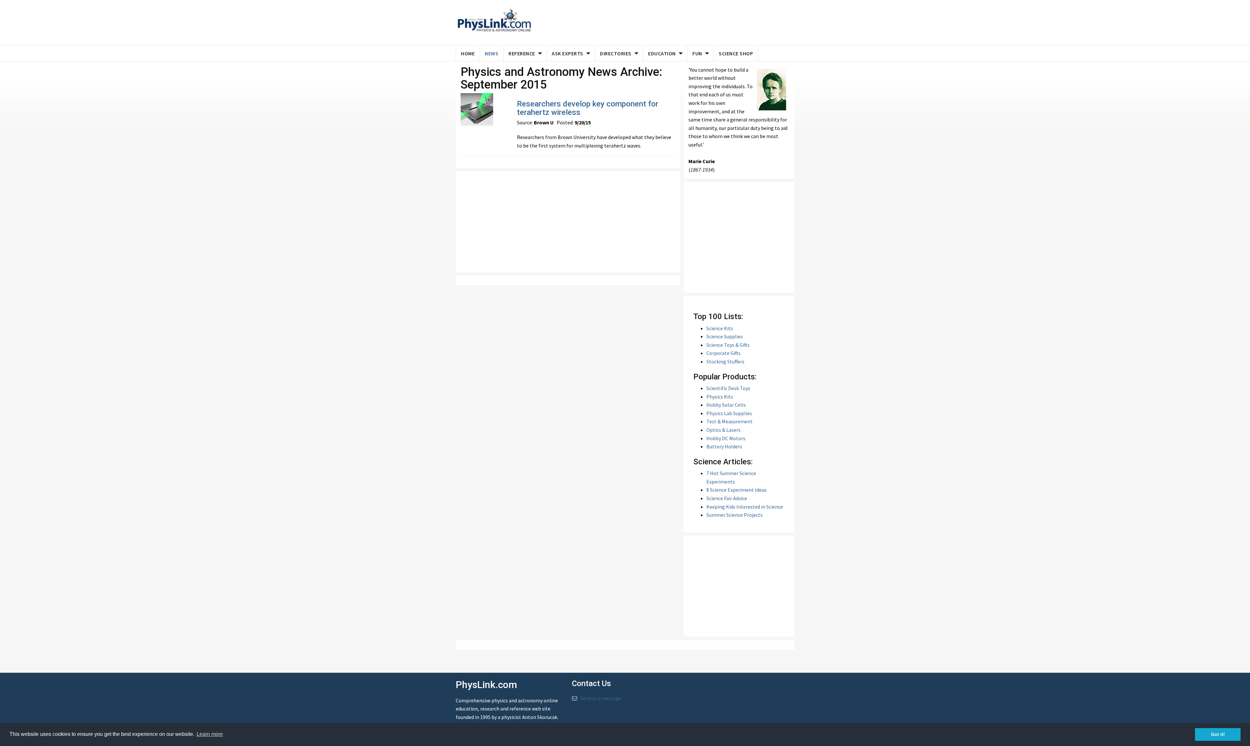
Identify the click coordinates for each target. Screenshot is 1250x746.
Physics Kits (719, 396)
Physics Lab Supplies (729, 413)
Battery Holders (724, 446)
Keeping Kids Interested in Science (744, 506)
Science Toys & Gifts (728, 345)
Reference (521, 53)
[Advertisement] (661, 21)
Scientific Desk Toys (728, 388)
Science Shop (736, 53)
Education (662, 53)
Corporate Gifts (723, 353)
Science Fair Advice (726, 498)
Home (468, 53)
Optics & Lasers (723, 430)
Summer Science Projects (734, 515)
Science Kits (719, 328)
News (491, 53)
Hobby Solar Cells (726, 404)
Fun (697, 53)
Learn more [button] (210, 734)
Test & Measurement (729, 421)
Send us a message (600, 698)
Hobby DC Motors (725, 438)
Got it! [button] (1218, 734)
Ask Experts (567, 53)
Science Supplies (724, 336)
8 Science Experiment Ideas (736, 489)
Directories (616, 53)
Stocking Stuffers (725, 361)
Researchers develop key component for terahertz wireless (587, 108)
